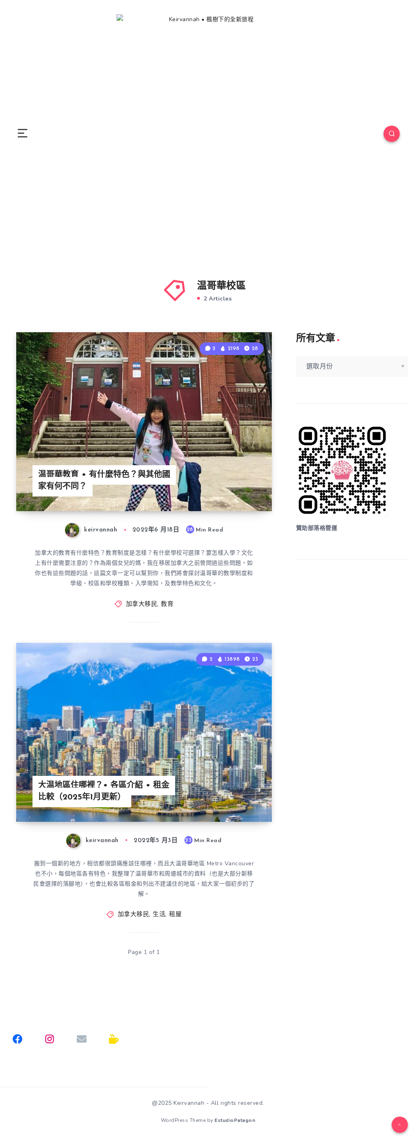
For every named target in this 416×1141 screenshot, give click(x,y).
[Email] (82, 1039)
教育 (167, 604)
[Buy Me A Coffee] (114, 1039)
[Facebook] (17, 1039)
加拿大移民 (142, 604)
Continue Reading (243, 488)
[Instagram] (49, 1039)
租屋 (175, 915)
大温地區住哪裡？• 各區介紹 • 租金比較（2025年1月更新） (103, 791)
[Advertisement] (352, 631)
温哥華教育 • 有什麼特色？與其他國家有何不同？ (104, 481)
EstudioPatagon (234, 1120)
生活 (159, 915)
